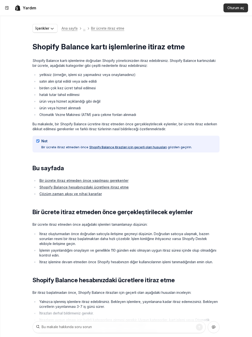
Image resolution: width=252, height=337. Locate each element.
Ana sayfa (70, 28)
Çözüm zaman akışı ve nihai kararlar (70, 194)
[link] (25, 8)
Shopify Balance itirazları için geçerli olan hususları (128, 147)
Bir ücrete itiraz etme (107, 28)
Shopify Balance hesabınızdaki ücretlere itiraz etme (84, 187)
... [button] (84, 28)
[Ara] (199, 327)
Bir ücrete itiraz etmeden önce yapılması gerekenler (83, 180)
